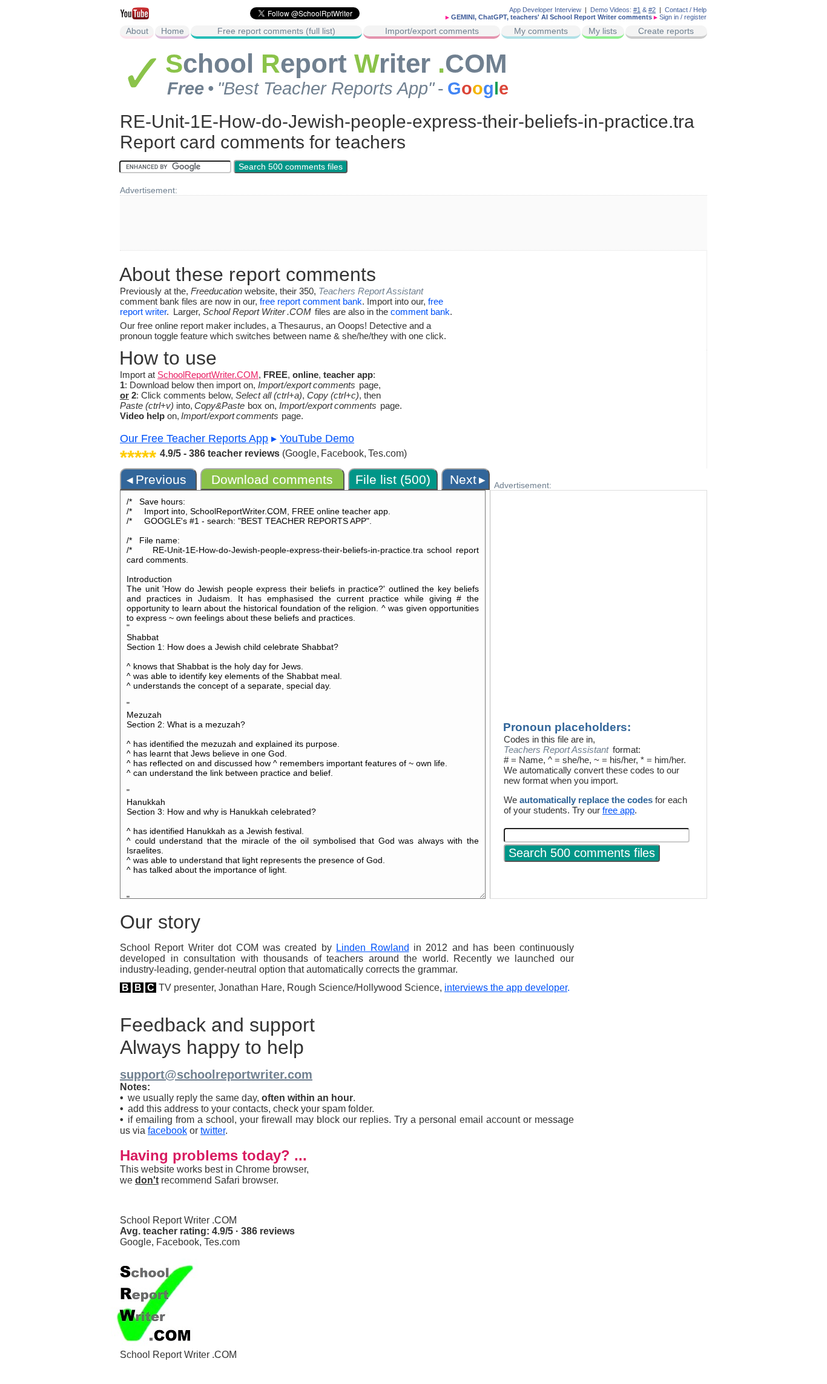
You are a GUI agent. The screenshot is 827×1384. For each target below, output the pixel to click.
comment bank (420, 311)
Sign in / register (683, 17)
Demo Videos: (615, 9)
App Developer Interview (545, 9)
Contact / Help (686, 9)
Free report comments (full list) (276, 31)
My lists (602, 31)
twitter (212, 1130)
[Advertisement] (413, 223)
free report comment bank (311, 301)
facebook (167, 1130)
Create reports (666, 31)
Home (172, 31)
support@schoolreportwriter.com (216, 1074)
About (137, 31)
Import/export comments (432, 31)
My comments (541, 31)
